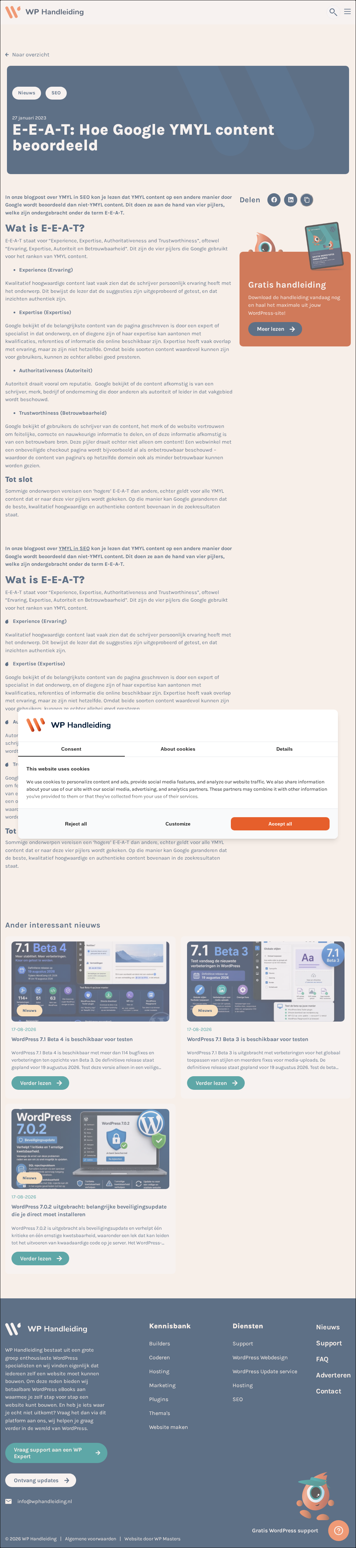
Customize (178, 824)
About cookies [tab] (178, 749)
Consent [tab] (71, 749)
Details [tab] (284, 749)
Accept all (280, 824)
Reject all (76, 824)
